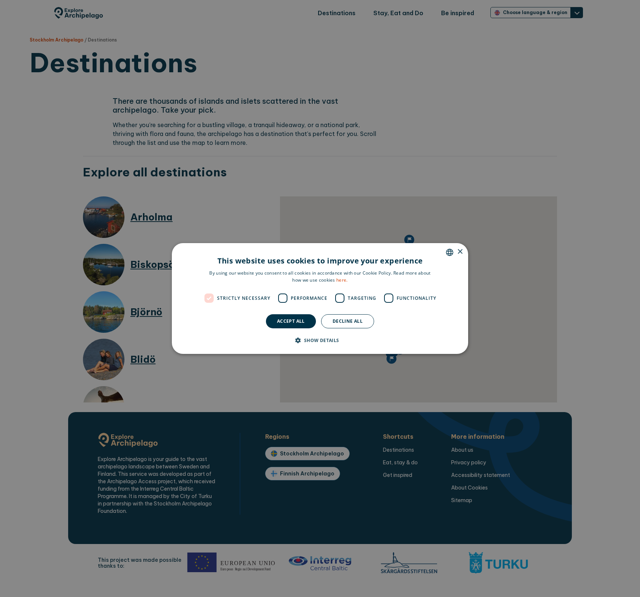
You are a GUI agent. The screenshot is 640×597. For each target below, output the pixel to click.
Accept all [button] (291, 321)
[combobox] (449, 252)
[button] (320, 340)
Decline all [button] (348, 321)
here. (342, 280)
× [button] (460, 252)
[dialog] (320, 298)
